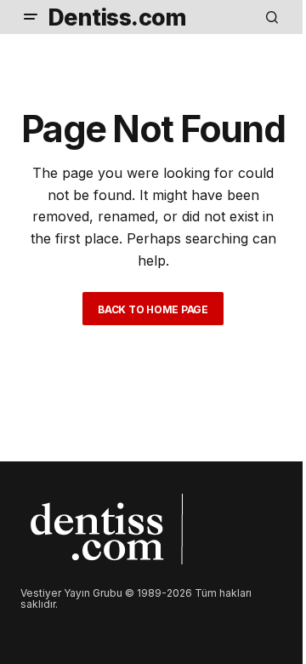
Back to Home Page (153, 309)
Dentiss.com (117, 17)
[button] (30, 17)
